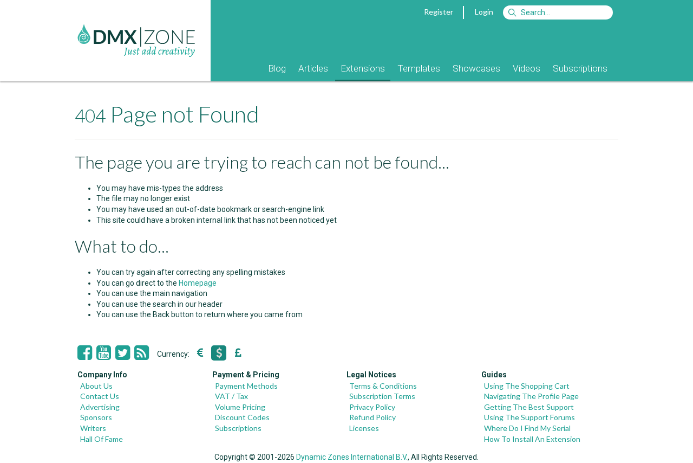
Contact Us (99, 396)
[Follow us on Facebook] (84, 353)
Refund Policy (372, 417)
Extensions (363, 68)
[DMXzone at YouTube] (103, 353)
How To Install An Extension (532, 438)
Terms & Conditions (383, 385)
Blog (277, 68)
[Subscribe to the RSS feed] (141, 353)
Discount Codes (242, 417)
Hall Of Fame (101, 438)
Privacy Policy (372, 406)
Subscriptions (580, 68)
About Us (96, 385)
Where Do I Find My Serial (527, 428)
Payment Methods (246, 385)
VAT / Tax (231, 396)
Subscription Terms (382, 396)
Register (438, 11)
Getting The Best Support (529, 406)
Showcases (476, 68)
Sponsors (96, 417)
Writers (93, 428)
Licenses (364, 428)
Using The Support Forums (529, 417)
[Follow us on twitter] (122, 353)
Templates (418, 68)
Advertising (100, 406)
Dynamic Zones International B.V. (352, 457)
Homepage (198, 283)
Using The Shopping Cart (527, 385)
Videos (526, 68)
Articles (313, 68)
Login (484, 11)
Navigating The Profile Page (531, 396)
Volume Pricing (240, 406)
